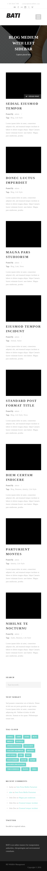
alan (10, 792)
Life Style (19, 118)
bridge (10, 741)
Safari (19, 341)
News (22, 266)
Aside (19, 736)
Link (17, 266)
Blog (12, 118)
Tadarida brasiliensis (16, 764)
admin (17, 114)
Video (34, 769)
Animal (13, 341)
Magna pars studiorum (27, 798)
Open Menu (38, 16)
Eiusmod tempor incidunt (28, 803)
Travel (25, 769)
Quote (23, 760)
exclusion (29, 746)
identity (25, 489)
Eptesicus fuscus (14, 746)
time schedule (13, 769)
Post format (12, 760)
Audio (13, 638)
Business (18, 489)
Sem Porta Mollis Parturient (26, 787)
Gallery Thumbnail (15, 750)
